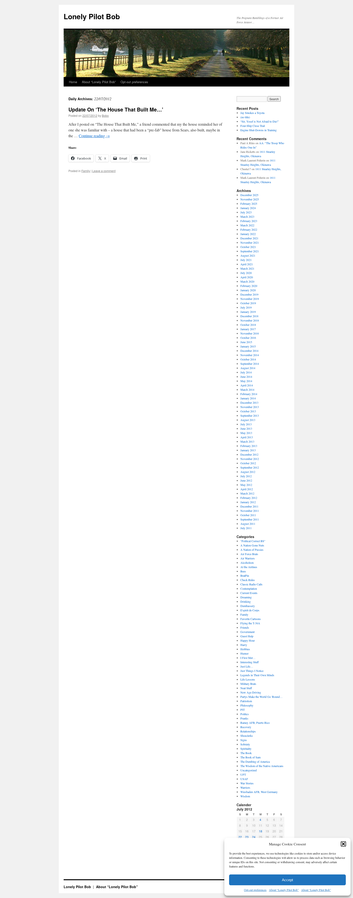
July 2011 (246, 528)
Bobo (105, 115)
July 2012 (246, 476)
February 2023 (248, 221)
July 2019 (246, 307)
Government (247, 632)
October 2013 (248, 411)
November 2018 (249, 320)
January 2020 (248, 290)
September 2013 (249, 415)
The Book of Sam (250, 757)
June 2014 (246, 376)
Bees (243, 571)
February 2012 (248, 498)
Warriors (245, 787)
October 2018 (248, 325)
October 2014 (248, 359)
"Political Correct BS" (252, 541)
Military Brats (248, 684)
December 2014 (249, 351)
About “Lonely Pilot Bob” (284, 890)
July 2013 (246, 424)
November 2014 (249, 355)
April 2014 (246, 385)
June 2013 (246, 428)
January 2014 (248, 398)
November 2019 (249, 299)
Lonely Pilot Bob (92, 16)
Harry (243, 645)
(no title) (245, 117)
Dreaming (246, 597)
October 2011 (248, 515)
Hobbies (245, 649)
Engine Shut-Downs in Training (258, 130)
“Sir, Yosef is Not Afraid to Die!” (259, 121)
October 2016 (248, 338)
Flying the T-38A (250, 623)
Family (85, 171)
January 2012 (248, 502)
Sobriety (245, 744)
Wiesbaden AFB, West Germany (259, 792)
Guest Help (246, 636)
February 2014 (248, 394)
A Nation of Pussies (251, 549)
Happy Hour (247, 640)
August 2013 (247, 420)
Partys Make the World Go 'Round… (261, 697)
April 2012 (246, 489)
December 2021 (249, 238)
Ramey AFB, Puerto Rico (255, 723)
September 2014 (249, 363)
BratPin (244, 575)
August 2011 (247, 524)
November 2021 (249, 242)
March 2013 (247, 441)
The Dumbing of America (255, 761)
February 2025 (248, 203)
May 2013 (246, 433)
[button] (343, 844)
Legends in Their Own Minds (257, 675)
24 (254, 837)
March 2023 (247, 216)
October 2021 (248, 247)
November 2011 (249, 511)
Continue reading (94, 135)
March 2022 (247, 225)
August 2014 (247, 368)
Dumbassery (247, 606)
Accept (287, 880)
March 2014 (247, 389)
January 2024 (248, 208)
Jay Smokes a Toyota (252, 113)
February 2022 (248, 229)
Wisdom (245, 796)
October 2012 (248, 463)
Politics (244, 714)
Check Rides (247, 580)
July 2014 (246, 372)
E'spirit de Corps (249, 610)
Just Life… (246, 666)
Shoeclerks (246, 735)
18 (260, 831)
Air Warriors (247, 558)
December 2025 (249, 195)
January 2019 (248, 312)
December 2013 (249, 402)
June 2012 (246, 480)
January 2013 (248, 450)
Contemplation (248, 588)
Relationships (248, 731)
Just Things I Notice (251, 671)
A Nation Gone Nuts (252, 545)
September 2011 (249, 519)
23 (247, 837)
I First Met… (248, 658)
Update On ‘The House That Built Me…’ (115, 109)
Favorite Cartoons (250, 619)
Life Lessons (247, 679)
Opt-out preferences (255, 890)
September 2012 (249, 467)
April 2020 (246, 277)
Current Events (248, 593)
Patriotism (246, 701)
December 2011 (249, 506)
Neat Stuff (246, 688)
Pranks (244, 718)
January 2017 (248, 329)
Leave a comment (104, 171)
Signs (243, 740)
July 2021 (246, 260)
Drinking (245, 601)
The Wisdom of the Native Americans (261, 766)
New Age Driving (250, 692)
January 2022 (248, 234)
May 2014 (246, 381)
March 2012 (247, 493)
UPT (243, 774)
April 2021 (246, 264)
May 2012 (246, 485)
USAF (244, 779)
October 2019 (248, 303)
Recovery (245, 727)
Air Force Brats (249, 554)
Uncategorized (248, 770)
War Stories (247, 783)
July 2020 (246, 273)
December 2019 (249, 294)
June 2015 (246, 342)
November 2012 (249, 459)
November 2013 (249, 407)
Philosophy (246, 705)
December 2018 (249, 316)
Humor (244, 653)
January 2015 (248, 346)
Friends (244, 627)
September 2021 (249, 251)
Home (73, 82)
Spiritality (245, 748)
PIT (242, 710)
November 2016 (249, 333)
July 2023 (246, 212)
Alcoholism (247, 562)
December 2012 (249, 454)
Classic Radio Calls (251, 584)
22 (240, 837)
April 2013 (246, 437)
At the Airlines (248, 567)
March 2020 (247, 281)
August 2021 (247, 255)
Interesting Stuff (249, 662)
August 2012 (247, 472)
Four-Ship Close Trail (252, 126)
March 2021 (247, 268)
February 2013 (248, 446)
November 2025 (249, 199)
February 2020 (248, 286)
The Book (246, 753)
